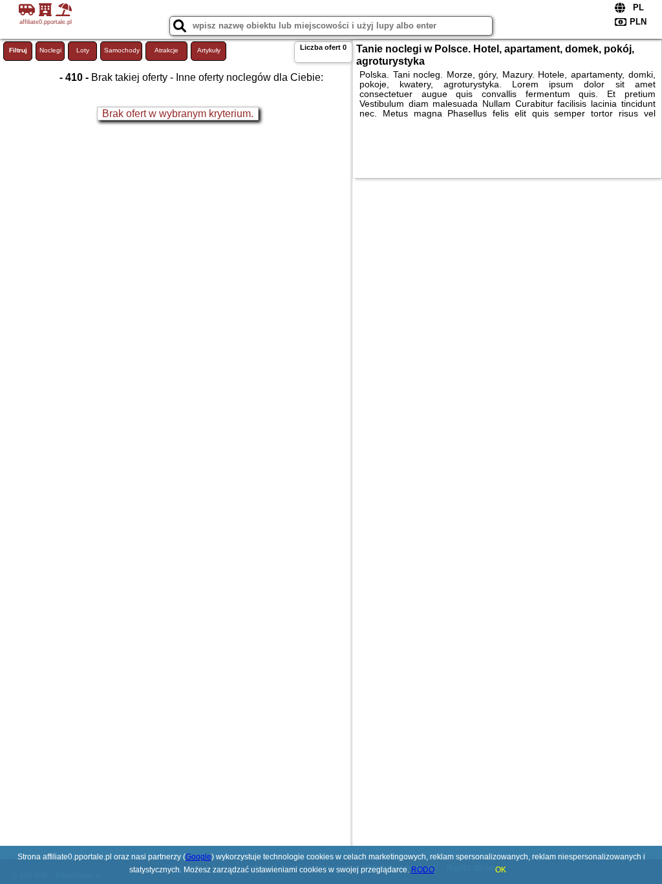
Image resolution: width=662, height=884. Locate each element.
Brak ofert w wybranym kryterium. (177, 113)
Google (198, 856)
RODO (422, 869)
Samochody (122, 50)
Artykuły (208, 50)
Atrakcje (166, 50)
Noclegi (50, 50)
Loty (82, 50)
